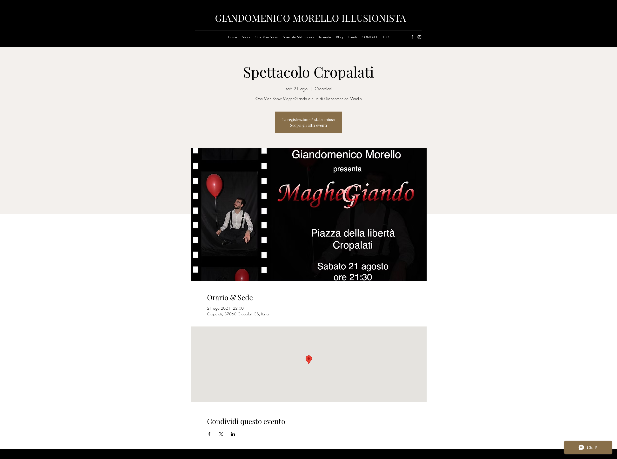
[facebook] (412, 37)
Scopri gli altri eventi (308, 125)
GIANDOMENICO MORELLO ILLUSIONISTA (310, 17)
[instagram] (419, 37)
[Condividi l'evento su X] (221, 434)
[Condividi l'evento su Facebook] (209, 434)
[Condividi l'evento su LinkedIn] (233, 434)
